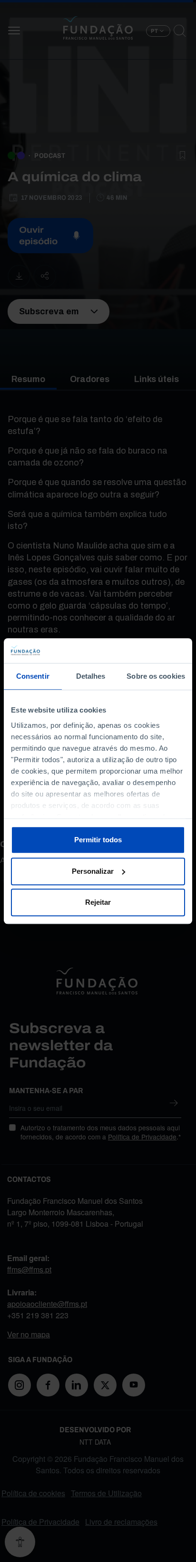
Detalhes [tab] (91, 676)
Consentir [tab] (32, 676)
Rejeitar (98, 902)
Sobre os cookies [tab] (156, 676)
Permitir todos (98, 840)
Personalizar (93, 871)
